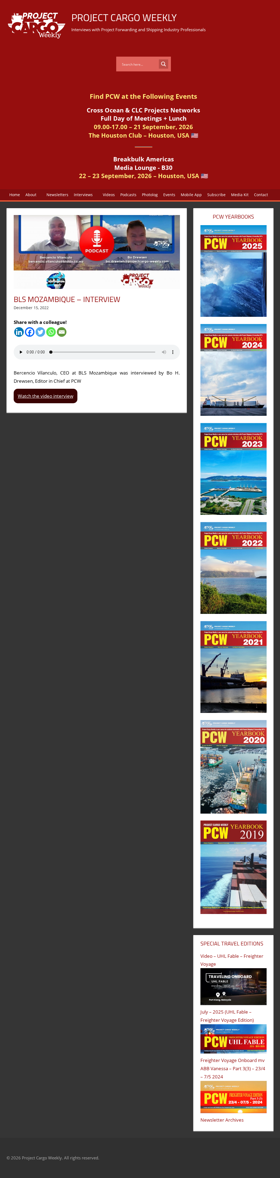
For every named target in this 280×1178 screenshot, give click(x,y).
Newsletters (57, 194)
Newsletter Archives (222, 1120)
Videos (109, 194)
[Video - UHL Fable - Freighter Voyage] (233, 988)
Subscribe (216, 194)
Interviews (83, 194)
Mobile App (191, 194)
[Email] (61, 332)
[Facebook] (29, 332)
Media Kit (240, 194)
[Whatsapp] (51, 332)
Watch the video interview (45, 396)
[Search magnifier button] (163, 64)
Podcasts (128, 194)
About (30, 194)
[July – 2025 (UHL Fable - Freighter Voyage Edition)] (233, 1040)
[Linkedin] (19, 332)
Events (169, 194)
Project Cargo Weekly (124, 17)
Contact (261, 194)
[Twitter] (40, 332)
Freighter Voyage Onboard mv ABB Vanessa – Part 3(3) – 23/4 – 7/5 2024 (232, 1068)
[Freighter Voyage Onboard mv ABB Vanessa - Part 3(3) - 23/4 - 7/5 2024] (233, 1098)
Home (14, 194)
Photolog (150, 194)
